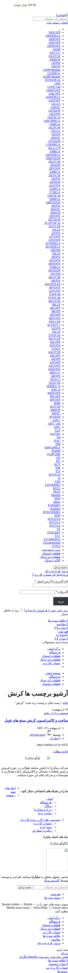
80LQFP (55, 396)
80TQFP (55, 399)
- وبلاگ (48, 806)
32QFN (55, 233)
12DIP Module (51, 76)
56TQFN (54, 345)
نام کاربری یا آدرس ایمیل (51, 581)
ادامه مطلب (60, 751)
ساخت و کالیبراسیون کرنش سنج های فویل (36, 720)
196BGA (54, 151)
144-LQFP (53, 86)
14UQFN (54, 114)
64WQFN (54, 369)
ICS (58, 471)
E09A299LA (52, 447)
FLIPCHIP (53, 454)
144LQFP (54, 93)
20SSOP (55, 165)
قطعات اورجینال (50, 557)
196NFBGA (52, 154)
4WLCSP (54, 321)
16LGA (55, 131)
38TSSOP (54, 270)
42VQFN (54, 291)
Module (55, 495)
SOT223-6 (54, 519)
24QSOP (54, 182)
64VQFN (54, 365)
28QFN (55, 206)
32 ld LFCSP (52, 223)
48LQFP (55, 308)
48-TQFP (54, 294)
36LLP (56, 253)
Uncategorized (51, 542)
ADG (57, 427)
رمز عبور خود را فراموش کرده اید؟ (46, 610)
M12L (56, 488)
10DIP (56, 49)
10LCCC (54, 52)
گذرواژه (62, 591)
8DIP (57, 403)
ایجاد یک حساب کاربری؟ (47, 574)
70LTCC (55, 379)
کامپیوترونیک (52, 880)
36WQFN (54, 263)
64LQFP (55, 355)
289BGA (54, 199)
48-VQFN (54, 297)
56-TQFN (54, 335)
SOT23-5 (54, 522)
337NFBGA (52, 243)
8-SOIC (55, 389)
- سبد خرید (46, 827)
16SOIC (55, 137)
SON (57, 515)
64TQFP (55, 362)
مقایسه (55, 939)
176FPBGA (53, 144)
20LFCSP (54, 161)
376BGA (54, 267)
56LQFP (55, 342)
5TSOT (55, 348)
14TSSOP (54, 110)
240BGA (54, 172)
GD (58, 457)
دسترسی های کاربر (40, 819)
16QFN (55, 134)
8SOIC (56, 413)
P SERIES (54, 505)
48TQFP (55, 314)
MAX (56, 491)
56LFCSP (54, 338)
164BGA (54, 124)
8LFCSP (55, 406)
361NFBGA (52, 246)
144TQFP (54, 100)
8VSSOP (54, 416)
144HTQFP (53, 90)
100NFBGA (52, 35)
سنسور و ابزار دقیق (55, 713)
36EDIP (55, 250)
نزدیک (64, 953)
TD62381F (53, 532)
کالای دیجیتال (52, 560)
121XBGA (53, 73)
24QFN (55, 178)
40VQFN (54, 287)
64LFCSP (54, 352)
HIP (58, 467)
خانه (65, 702)
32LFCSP (54, 226)
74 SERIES (53, 386)
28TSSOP (54, 219)
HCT (57, 464)
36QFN (55, 257)
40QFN (55, 280)
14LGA (55, 103)
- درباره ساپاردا (43, 809)
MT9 (57, 498)
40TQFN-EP (52, 284)
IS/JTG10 (54, 474)
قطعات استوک (51, 553)
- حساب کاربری (43, 823)
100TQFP (54, 42)
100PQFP (54, 39)
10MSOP (54, 59)
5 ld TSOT (53, 325)
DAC (57, 440)
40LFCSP (54, 277)
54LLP (56, 331)
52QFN (55, 328)
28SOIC (55, 209)
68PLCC (55, 372)
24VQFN (54, 185)
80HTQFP (54, 393)
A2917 (56, 420)
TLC (57, 536)
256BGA (54, 189)
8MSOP (55, 410)
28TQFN (54, 216)
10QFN (55, 63)
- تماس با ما (45, 813)
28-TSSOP (53, 195)
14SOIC (55, 107)
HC (58, 461)
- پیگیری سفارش (42, 830)
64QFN (55, 359)
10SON (55, 66)
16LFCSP (54, 127)
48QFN (55, 311)
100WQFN (53, 46)
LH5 (57, 481)
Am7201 (55, 433)
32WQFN (54, 240)
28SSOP (55, 212)
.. (59, 29)
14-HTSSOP (52, 80)
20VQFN (54, 168)
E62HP (56, 450)
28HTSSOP (53, 202)
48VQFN (54, 318)
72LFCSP (54, 382)
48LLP (56, 304)
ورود (61, 601)
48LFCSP (54, 301)
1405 (57, 83)
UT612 (56, 546)
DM (58, 444)
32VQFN (54, 236)
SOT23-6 (54, 525)
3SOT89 (55, 274)
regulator (55, 508)
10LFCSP (54, 56)
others (56, 502)
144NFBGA (52, 97)
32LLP (56, 229)
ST (58, 529)
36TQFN (54, 260)
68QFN (55, 376)
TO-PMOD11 (52, 539)
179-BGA (54, 148)
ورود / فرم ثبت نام (48, 943)
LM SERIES (52, 484)
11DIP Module (51, 69)
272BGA (54, 192)
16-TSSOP (53, 117)
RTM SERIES (51, 512)
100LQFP (54, 32)
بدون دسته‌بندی (51, 549)
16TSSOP (54, 141)
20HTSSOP (53, 158)
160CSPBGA (52, 120)
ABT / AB (54, 423)
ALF (57, 430)
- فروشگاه (46, 802)
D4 (58, 437)
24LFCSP (54, 175)
